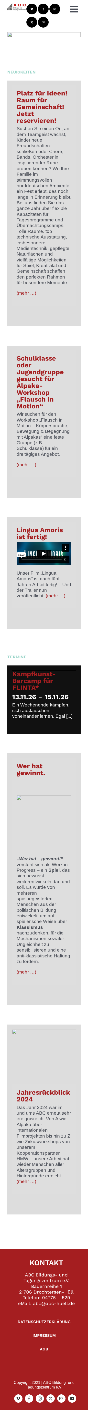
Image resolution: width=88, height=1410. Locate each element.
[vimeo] (31, 9)
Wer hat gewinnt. (31, 769)
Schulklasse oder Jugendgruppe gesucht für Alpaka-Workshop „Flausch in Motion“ (40, 382)
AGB (44, 1349)
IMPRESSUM (44, 1335)
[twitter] (31, 22)
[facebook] (43, 9)
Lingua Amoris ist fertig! (40, 533)
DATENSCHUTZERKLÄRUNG (44, 1321)
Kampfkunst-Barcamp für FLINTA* (34, 681)
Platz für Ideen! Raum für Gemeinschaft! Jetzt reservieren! (42, 106)
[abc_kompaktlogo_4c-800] (16, 5)
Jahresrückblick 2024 (43, 1096)
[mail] (43, 22)
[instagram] (54, 9)
